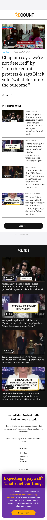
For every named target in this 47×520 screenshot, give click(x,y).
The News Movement (33, 438)
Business (23, 459)
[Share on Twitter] (7, 95)
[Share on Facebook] (11, 95)
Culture (23, 461)
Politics (5, 52)
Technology (23, 456)
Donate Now (23, 513)
